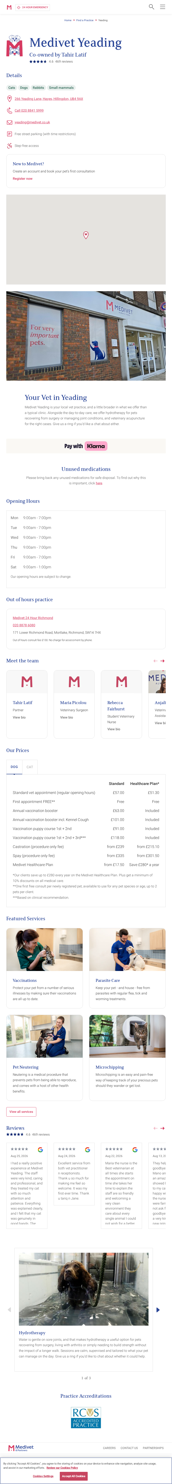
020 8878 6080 (24, 625)
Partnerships (153, 1448)
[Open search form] (151, 7)
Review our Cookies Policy (62, 1467)
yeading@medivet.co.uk (32, 122)
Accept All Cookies (73, 1476)
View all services (21, 1112)
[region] (86, 1470)
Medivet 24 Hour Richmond (33, 618)
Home (67, 20)
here (99, 483)
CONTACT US (129, 1448)
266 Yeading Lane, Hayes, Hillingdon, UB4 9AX (49, 99)
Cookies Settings (43, 1476)
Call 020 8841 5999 (29, 110)
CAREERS (109, 1448)
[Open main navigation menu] (162, 7)
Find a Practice (84, 20)
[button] (86, 235)
